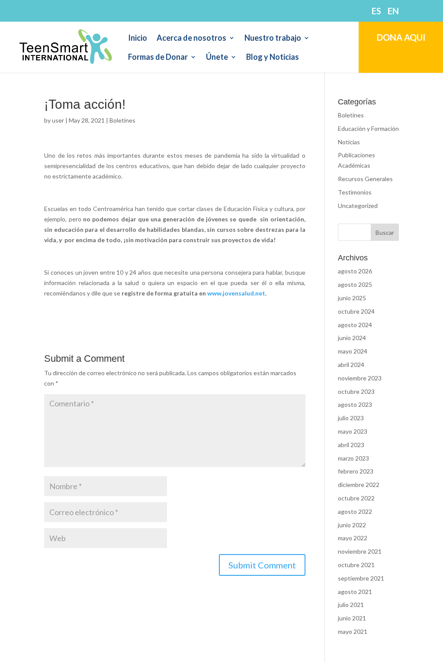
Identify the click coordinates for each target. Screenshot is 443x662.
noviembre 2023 (360, 378)
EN (393, 11)
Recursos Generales (365, 178)
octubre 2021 (356, 564)
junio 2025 (352, 298)
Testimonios (355, 192)
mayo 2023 (352, 431)
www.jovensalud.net (236, 293)
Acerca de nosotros (191, 38)
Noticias (349, 142)
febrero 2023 (355, 471)
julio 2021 (351, 604)
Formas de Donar (158, 58)
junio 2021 (352, 618)
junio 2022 (352, 525)
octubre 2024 (356, 311)
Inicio (137, 38)
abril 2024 (351, 364)
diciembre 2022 (358, 484)
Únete (217, 58)
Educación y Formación (368, 128)
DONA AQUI (401, 37)
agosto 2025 (355, 284)
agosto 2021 (355, 591)
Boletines (122, 120)
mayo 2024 (352, 351)
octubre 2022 (356, 498)
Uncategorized (358, 205)
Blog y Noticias (272, 58)
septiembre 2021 (361, 578)
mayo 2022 (352, 538)
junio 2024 (352, 337)
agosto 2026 (355, 271)
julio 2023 (351, 418)
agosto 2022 (355, 511)
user (58, 120)
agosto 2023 (355, 404)
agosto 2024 (355, 324)
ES (376, 11)
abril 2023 (351, 444)
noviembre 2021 (360, 551)
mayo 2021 (352, 631)
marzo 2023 (353, 458)
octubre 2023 (356, 391)
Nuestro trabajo (272, 38)
